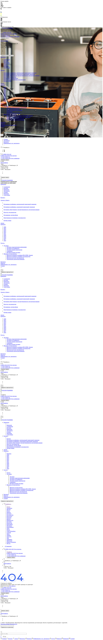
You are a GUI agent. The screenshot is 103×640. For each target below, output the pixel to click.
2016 (5, 101)
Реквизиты (6, 62)
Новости (3, 123)
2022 (5, 93)
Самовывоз (9, 111)
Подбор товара (7, 81)
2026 (5, 87)
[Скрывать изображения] (1, 20)
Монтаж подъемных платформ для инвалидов (18, 117)
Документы (7, 63)
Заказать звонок (5, 38)
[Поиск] (2, 135)
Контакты (3, 122)
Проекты (3, 85)
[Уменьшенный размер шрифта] (1, 2)
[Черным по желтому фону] (1, 14)
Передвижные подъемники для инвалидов (15, 79)
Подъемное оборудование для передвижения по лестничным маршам (21, 75)
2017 (5, 99)
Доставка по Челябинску (13, 109)
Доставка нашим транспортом (14, 110)
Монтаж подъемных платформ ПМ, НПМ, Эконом (20, 115)
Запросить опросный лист (7, 55)
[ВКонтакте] (4, 130)
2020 (5, 95)
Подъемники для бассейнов (11, 78)
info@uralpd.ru (4, 40)
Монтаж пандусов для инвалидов (15, 118)
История (6, 61)
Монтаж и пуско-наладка (10, 114)
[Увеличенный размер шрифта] (2, 6)
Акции (2, 83)
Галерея (3, 126)
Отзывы (6, 65)
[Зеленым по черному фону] (1, 15)
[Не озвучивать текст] (1, 25)
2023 (5, 91)
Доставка (6, 106)
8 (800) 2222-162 (7, 32)
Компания (3, 57)
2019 (5, 97)
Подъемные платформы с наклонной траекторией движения (19, 74)
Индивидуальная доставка (13, 113)
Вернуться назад (5, 586)
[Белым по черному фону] (1, 10)
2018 (5, 98)
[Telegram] (4, 132)
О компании (7, 59)
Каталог (3, 70)
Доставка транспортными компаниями (17, 107)
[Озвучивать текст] (1, 23)
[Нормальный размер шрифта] (2, 4)
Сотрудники (7, 67)
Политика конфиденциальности (9, 624)
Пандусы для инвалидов (10, 77)
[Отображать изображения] (1, 18)
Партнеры (6, 66)
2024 (5, 90)
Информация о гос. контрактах (9, 125)
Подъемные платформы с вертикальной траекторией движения (20, 73)
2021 (5, 94)
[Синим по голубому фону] (1, 12)
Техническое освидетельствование (15, 119)
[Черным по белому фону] (1, 9)
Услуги (2, 103)
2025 (5, 89)
